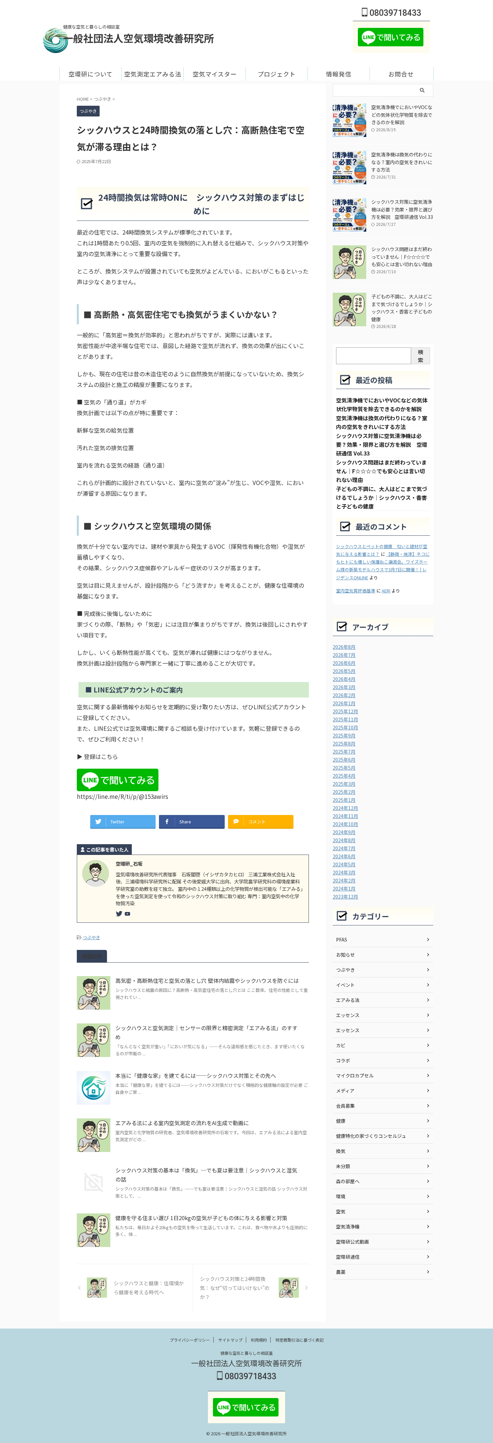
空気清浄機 (348, 1226)
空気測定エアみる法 (152, 73)
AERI (386, 590)
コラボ (343, 1060)
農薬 (340, 1271)
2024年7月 (344, 848)
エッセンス (348, 1015)
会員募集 (345, 1105)
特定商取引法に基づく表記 (299, 1340)
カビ (340, 1045)
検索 (420, 356)
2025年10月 (345, 727)
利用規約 (259, 1340)
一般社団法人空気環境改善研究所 (138, 38)
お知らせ (345, 954)
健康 (340, 1120)
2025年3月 (344, 783)
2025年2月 (344, 791)
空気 (340, 1211)
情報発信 (338, 73)
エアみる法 (348, 1000)
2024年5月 (344, 864)
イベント (345, 984)
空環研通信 (348, 1256)
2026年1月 (344, 703)
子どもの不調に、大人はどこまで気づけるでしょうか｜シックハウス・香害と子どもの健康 (401, 308)
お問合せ (401, 73)
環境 (340, 1196)
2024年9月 (344, 832)
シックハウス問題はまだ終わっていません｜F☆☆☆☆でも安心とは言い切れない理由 (401, 256)
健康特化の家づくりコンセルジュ (371, 1136)
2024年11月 (345, 816)
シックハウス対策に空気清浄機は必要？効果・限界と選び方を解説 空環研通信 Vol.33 (402, 209)
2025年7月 (344, 751)
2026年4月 (344, 679)
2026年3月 (344, 687)
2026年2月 (344, 695)
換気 (340, 1151)
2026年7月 (344, 655)
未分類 (343, 1166)
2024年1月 (344, 888)
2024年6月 (344, 856)
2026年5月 (344, 671)
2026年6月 (344, 663)
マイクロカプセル (355, 1075)
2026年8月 (344, 646)
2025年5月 (344, 767)
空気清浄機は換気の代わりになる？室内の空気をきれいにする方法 (401, 162)
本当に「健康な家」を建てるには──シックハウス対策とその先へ (195, 1075)
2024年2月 (344, 880)
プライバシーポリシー (190, 1340)
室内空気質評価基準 (355, 590)
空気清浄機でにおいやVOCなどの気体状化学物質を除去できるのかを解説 (401, 114)
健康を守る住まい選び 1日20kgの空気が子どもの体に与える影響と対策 (201, 1218)
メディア (345, 1090)
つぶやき (91, 937)
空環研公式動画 (352, 1241)
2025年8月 (344, 743)
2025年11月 (345, 719)
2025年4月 (344, 775)
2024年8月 (344, 840)
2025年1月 (344, 800)
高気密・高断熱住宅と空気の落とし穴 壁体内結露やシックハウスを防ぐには (207, 980)
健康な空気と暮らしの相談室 (246, 1353)
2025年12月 (345, 711)
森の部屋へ (348, 1181)
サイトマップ (230, 1340)
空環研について (90, 73)
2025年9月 (344, 735)
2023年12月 (345, 896)
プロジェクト (277, 73)
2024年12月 (345, 808)
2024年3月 (344, 872)
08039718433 (394, 13)
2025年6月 (344, 759)
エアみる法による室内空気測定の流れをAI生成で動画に (182, 1123)
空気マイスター (215, 73)
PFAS (341, 939)
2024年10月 (345, 824)
